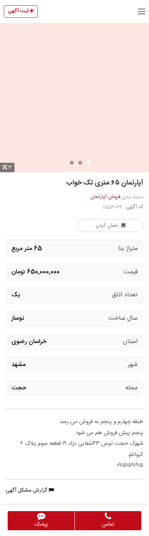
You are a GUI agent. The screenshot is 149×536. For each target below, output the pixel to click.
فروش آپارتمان (105, 197)
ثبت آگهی (19, 11)
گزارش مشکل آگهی (27, 490)
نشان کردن (107, 225)
